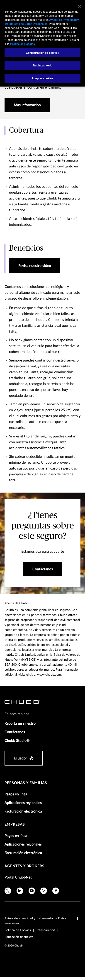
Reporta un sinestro (20, 723)
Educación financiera (19, 937)
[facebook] (55, 891)
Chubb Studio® (17, 740)
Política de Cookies (18, 930)
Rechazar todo (42, 65)
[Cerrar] (80, 6)
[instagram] (43, 891)
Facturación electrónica (23, 811)
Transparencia (45, 930)
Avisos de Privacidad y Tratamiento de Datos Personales (35, 921)
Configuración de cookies (42, 52)
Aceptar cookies (42, 78)
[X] (8, 891)
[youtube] (32, 891)
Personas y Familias (26, 783)
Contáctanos (15, 732)
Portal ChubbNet (18, 877)
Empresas (15, 824)
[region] (42, 43)
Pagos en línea (16, 794)
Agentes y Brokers (24, 866)
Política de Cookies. (23, 44)
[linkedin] (20, 891)
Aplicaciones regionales (23, 803)
